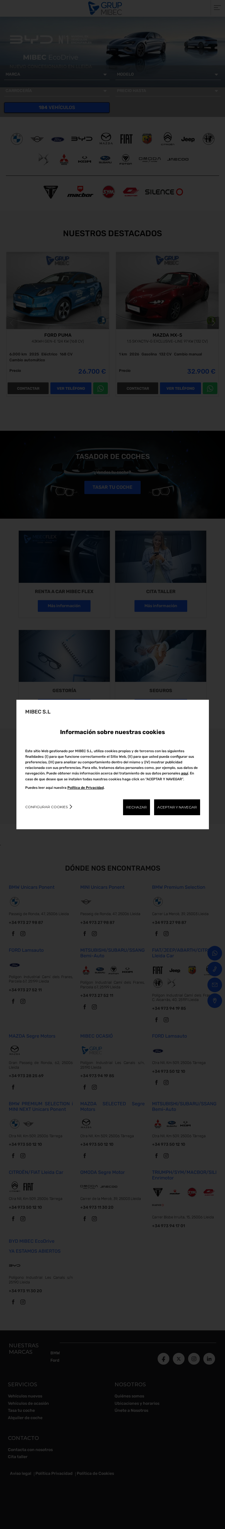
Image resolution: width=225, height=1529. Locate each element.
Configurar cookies (46, 807)
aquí (184, 773)
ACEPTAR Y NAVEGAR (177, 807)
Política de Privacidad (85, 788)
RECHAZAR (136, 807)
